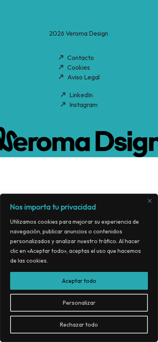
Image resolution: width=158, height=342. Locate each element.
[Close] (149, 200)
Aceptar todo (79, 280)
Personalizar (79, 302)
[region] (79, 268)
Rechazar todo (79, 324)
